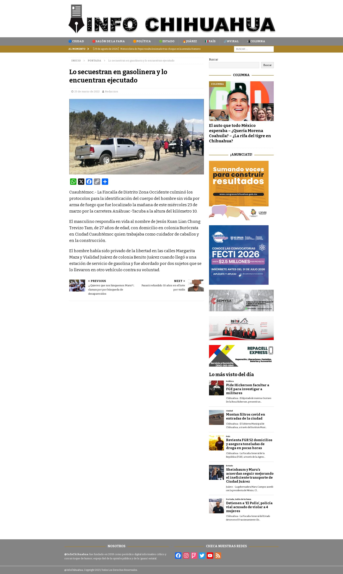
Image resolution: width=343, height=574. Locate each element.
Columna (241, 75)
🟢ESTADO (166, 41)
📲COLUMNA (256, 41)
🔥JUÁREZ (190, 41)
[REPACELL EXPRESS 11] (241, 364)
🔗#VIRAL (231, 41)
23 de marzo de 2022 (87, 91)
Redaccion (111, 91)
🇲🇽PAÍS (210, 41)
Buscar (213, 59)
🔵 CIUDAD (76, 41)
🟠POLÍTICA (142, 41)
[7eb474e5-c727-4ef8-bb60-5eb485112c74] (241, 308)
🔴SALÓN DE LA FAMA (108, 41)
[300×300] (239, 218)
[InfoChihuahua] (171, 35)
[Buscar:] (254, 49)
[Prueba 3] (241, 337)
